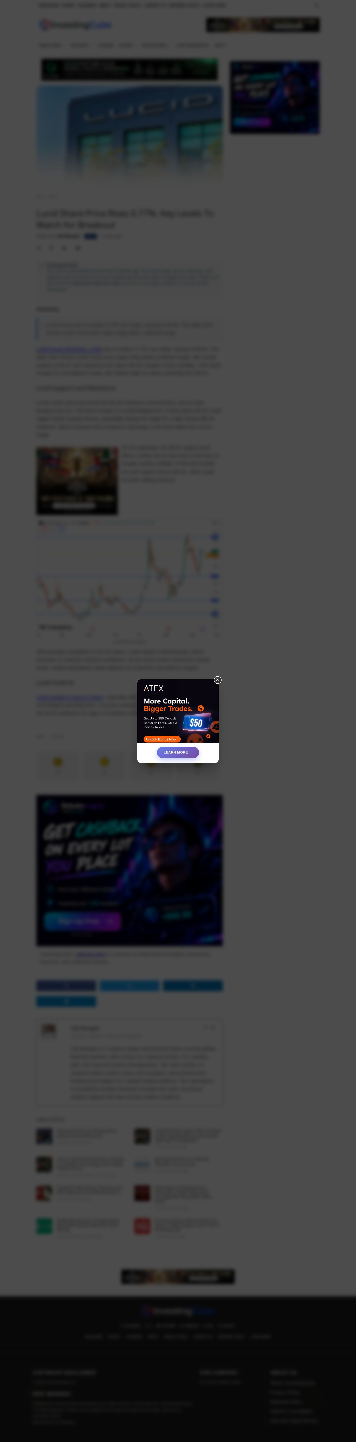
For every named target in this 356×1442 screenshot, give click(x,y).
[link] (178, 713)
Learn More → (178, 752)
